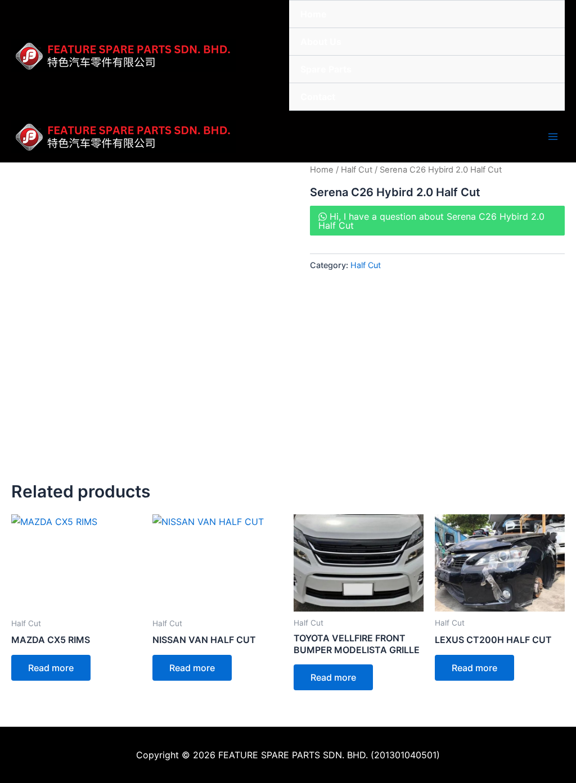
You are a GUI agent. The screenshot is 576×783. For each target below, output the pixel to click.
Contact (317, 96)
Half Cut (356, 170)
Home (313, 14)
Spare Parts (326, 69)
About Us (320, 41)
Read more (51, 667)
